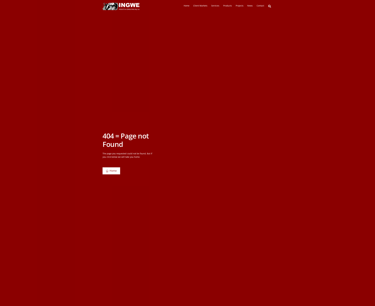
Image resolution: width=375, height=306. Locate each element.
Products (227, 5)
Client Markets (200, 5)
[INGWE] (121, 8)
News (250, 5)
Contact (260, 5)
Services (215, 5)
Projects (239, 5)
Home (186, 5)
